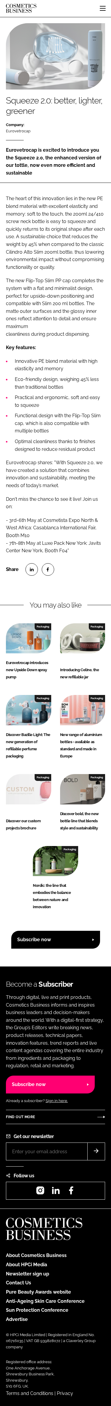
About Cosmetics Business (36, 1255)
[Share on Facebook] (48, 569)
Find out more (20, 1117)
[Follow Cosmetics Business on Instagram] (40, 1192)
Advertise (17, 1319)
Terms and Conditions (29, 1393)
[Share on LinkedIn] (31, 569)
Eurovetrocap (18, 131)
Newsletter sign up (27, 1274)
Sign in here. (57, 1101)
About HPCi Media (26, 1264)
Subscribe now (34, 939)
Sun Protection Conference (37, 1310)
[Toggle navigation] (102, 8)
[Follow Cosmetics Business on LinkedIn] (55, 1192)
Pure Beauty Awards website (38, 1292)
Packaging (43, 626)
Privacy (65, 1393)
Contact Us (18, 1283)
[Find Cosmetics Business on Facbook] (71, 1192)
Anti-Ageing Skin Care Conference (45, 1301)
